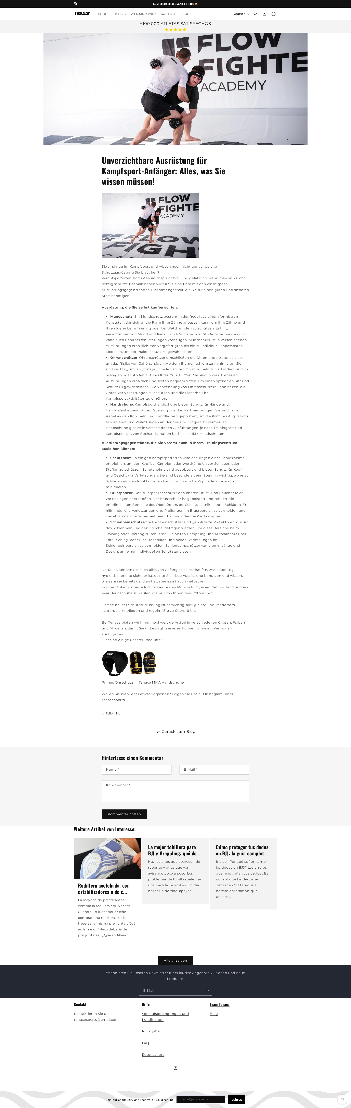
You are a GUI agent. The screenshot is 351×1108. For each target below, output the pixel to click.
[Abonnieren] (207, 991)
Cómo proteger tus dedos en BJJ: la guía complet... (242, 850)
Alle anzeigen (175, 961)
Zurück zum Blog (178, 731)
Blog (214, 1013)
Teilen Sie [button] (113, 713)
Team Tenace (220, 1004)
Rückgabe (151, 1031)
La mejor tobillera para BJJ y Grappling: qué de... (174, 850)
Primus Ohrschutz (118, 682)
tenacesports (113, 700)
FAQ (145, 1043)
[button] (104, 14)
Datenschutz (153, 1055)
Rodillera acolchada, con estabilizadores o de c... (104, 888)
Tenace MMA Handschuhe (161, 682)
